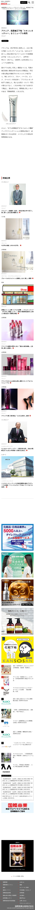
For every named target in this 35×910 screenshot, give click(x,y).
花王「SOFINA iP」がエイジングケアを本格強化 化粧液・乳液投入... (23, 666)
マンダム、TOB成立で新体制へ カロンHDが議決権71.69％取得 (22, 765)
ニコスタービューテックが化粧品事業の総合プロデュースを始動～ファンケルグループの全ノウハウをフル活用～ (17, 485)
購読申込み (22, 898)
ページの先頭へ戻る (18, 876)
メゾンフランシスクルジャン (14, 276)
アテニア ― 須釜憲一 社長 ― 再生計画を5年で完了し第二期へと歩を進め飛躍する (17, 211)
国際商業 (5, 882)
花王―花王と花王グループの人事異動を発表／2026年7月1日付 (22, 699)
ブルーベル (4, 243)
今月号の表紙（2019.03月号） (10, 245)
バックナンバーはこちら (18, 869)
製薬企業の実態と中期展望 (9, 895)
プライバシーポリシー (25, 903)
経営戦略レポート (7, 898)
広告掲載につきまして (25, 890)
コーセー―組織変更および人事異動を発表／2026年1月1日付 (22, 721)
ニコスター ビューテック (7, 481)
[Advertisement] (17, 157)
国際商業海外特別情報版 (9, 900)
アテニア (3, 36)
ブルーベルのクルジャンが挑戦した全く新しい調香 (16, 278)
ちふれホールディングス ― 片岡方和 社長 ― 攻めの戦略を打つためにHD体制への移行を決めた (17, 449)
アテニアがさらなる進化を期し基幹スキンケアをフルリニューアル (17, 382)
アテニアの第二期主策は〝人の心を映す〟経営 (15, 416)
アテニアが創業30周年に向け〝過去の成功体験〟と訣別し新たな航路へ (17, 347)
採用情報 (22, 892)
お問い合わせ (23, 900)
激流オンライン (7, 890)
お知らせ (22, 882)
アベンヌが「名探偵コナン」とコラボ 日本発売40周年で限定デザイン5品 (23, 678)
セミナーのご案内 (24, 887)
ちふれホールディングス (7, 446)
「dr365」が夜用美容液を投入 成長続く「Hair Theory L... (23, 710)
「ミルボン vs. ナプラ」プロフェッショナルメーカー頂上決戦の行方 (22, 743)
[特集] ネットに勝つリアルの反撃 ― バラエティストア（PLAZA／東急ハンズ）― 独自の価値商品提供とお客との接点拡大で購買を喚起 (17, 311)
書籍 (21, 884)
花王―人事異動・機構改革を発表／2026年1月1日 (22, 732)
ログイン (23, 2)
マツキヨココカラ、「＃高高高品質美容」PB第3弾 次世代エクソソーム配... (23, 755)
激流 (4, 887)
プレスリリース (6, 776)
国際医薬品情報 (7, 892)
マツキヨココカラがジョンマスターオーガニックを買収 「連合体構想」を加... (22, 689)
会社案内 (22, 895)
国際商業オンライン (8, 884)
